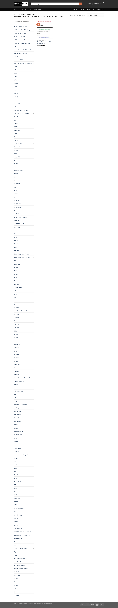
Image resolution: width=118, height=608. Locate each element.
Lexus (15, 341)
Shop (15, 9)
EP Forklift (17, 183)
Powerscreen (17, 448)
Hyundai (16, 284)
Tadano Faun (17, 498)
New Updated (18, 421)
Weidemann (17, 575)
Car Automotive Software (21, 113)
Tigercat (16, 518)
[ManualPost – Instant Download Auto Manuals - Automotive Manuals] (21, 4)
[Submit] (80, 4)
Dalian (16, 153)
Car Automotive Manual (21, 110)
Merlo (15, 394)
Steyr (15, 488)
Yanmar (16, 585)
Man (15, 368)
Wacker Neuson (18, 572)
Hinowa (16, 267)
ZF (14, 592)
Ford (15, 210)
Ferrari (16, 193)
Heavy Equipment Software (22, 257)
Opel (15, 438)
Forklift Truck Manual (20, 214)
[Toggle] (33, 53)
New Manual (17, 414)
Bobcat (16, 93)
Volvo (15, 555)
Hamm (16, 240)
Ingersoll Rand (18, 287)
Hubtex (16, 277)
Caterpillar (17, 123)
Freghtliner (17, 220)
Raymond (16, 451)
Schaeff (16, 468)
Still (15, 491)
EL (14, 177)
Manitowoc (17, 374)
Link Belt (16, 354)
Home (16, 14)
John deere (17, 307)
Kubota (16, 331)
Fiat (15, 197)
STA (15, 485)
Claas (15, 133)
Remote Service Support (21, 455)
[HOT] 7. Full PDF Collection (22, 43)
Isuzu (15, 294)
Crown (16, 150)
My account (38, 9)
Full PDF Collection (19, 224)
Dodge (16, 163)
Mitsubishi (17, 398)
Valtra (15, 545)
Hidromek (17, 264)
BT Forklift (17, 103)
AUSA (15, 80)
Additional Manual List (20, 53)
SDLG (15, 471)
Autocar (16, 83)
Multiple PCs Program (20, 404)
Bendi (15, 86)
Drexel (16, 173)
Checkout (25, 9)
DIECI (15, 160)
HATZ (15, 247)
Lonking (16, 361)
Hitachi (16, 270)
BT (14, 100)
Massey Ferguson (19, 381)
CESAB (16, 127)
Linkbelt (16, 357)
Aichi (15, 66)
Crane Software (18, 147)
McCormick (17, 388)
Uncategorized (18, 538)
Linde (15, 351)
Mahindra (17, 364)
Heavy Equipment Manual (21, 254)
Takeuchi (16, 501)
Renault (16, 458)
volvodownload (18, 562)
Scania (15, 465)
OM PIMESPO (18, 434)
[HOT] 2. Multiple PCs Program (23, 30)
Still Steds (16, 495)
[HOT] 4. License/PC (20, 36)
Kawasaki (16, 317)
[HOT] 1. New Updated (20, 26)
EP (14, 180)
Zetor (15, 588)
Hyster (16, 281)
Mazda (16, 384)
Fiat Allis (16, 200)
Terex (15, 511)
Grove (15, 237)
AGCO (16, 56)
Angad (16, 73)
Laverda (16, 337)
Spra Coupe (17, 481)
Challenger (17, 130)
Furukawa (17, 227)
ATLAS (16, 76)
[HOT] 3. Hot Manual (20, 33)
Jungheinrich (17, 314)
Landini (16, 334)
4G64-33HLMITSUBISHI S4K (22, 50)
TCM (15, 505)
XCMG (16, 578)
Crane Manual (18, 143)
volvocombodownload (20, 558)
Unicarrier (17, 542)
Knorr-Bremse (18, 321)
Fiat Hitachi (17, 204)
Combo (16, 140)
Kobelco (16, 324)
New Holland (17, 411)
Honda (16, 274)
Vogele (16, 552)
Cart (19, 9)
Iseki (15, 291)
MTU (15, 401)
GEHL (15, 234)
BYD (15, 107)
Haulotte (16, 250)
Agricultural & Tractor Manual (22, 60)
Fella (15, 187)
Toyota (16, 525)
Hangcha (16, 244)
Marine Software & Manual (22, 378)
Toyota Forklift (18, 528)
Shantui (16, 478)
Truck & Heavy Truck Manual (22, 531)
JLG (15, 304)
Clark (15, 137)
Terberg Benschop (19, 508)
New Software (18, 418)
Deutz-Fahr (17, 157)
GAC (15, 230)
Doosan (16, 167)
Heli (15, 260)
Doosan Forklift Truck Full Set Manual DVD (44, 42)
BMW (15, 90)
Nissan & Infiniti (18, 431)
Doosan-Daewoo (19, 170)
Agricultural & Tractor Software (23, 63)
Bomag (16, 96)
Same (15, 461)
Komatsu (16, 327)
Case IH (16, 117)
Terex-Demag (18, 515)
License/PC (17, 344)
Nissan (16, 428)
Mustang (16, 408)
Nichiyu (16, 424)
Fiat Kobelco (17, 207)
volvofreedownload (19, 565)
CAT (15, 120)
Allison (16, 70)
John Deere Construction (21, 311)
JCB (15, 297)
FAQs (31, 9)
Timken (16, 521)
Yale (15, 582)
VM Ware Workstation (20, 548)
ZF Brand (16, 595)
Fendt (15, 190)
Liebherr (16, 347)
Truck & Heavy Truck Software (22, 535)
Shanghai (16, 475)
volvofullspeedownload (21, 568)
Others (16, 441)
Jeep (15, 301)
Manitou (16, 371)
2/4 (15, 46)
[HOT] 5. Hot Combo (20, 40)
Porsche (16, 445)
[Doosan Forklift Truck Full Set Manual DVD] (45, 29)
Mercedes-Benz (18, 391)
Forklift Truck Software (20, 217)
